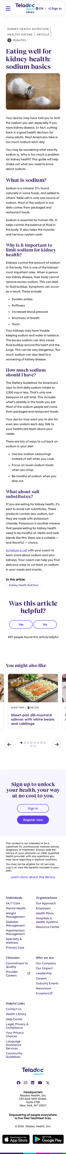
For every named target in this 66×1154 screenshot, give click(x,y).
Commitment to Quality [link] (17, 965)
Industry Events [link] (47, 983)
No (45, 624)
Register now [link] (33, 820)
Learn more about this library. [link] (33, 877)
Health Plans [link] (45, 913)
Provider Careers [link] (12, 973)
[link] (18, 1083)
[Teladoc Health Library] (25, 8)
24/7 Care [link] (13, 903)
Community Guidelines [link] (14, 1055)
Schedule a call (16, 550)
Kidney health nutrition (28, 29)
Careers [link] (41, 978)
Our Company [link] (46, 963)
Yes (21, 624)
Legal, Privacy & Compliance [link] (17, 1025)
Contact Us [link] (14, 1009)
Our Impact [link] (44, 968)
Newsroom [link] (43, 988)
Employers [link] (43, 908)
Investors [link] (43, 993)
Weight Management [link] (15, 915)
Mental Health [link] (16, 908)
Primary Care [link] (15, 947)
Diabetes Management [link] (15, 923)
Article (42, 34)
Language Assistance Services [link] (13, 1045)
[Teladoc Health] (33, 1071)
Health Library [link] (16, 1014)
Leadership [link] (44, 973)
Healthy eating (20, 34)
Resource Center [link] (47, 927)
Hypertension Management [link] (15, 932)
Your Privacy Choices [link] (15, 1034)
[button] (8, 8)
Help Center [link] (14, 1019)
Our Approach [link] (46, 903)
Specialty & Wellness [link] (14, 940)
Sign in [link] (57, 8)
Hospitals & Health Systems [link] (47, 920)
